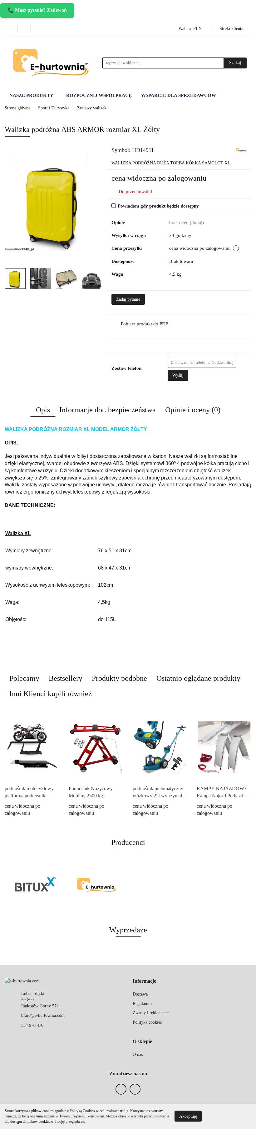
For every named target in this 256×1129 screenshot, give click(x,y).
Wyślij (178, 375)
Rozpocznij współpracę (99, 95)
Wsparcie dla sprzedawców (178, 95)
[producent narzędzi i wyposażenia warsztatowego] (35, 885)
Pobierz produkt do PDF (144, 323)
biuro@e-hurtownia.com (43, 1015)
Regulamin (142, 1003)
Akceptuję (188, 1116)
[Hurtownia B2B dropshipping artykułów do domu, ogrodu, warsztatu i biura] (241, 149)
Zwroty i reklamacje (151, 1013)
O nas (138, 1054)
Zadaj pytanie (128, 299)
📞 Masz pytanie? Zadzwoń (37, 10)
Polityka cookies (147, 1022)
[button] (144, 981)
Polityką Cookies (82, 1111)
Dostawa (140, 994)
